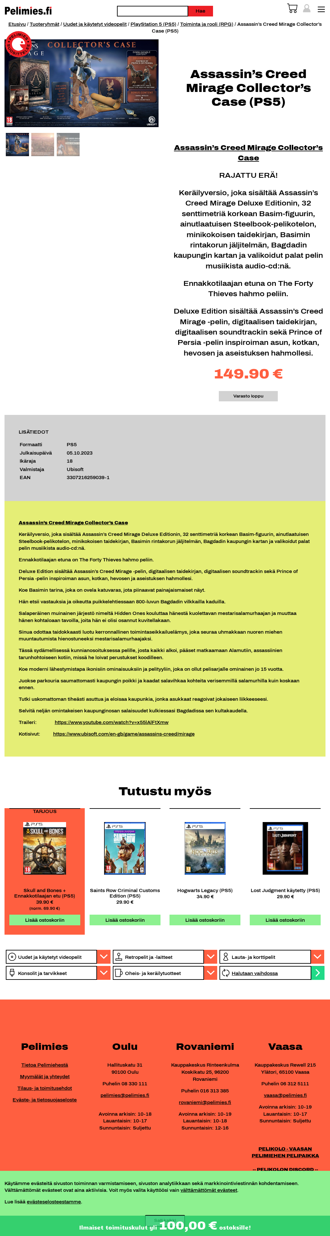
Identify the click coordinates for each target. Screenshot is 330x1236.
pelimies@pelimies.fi (125, 1095)
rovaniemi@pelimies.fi (205, 1102)
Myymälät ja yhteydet (45, 1076)
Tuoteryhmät (44, 24)
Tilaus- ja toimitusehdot (44, 1088)
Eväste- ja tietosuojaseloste (45, 1099)
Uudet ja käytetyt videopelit (95, 24)
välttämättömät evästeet (208, 1190)
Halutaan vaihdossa (255, 973)
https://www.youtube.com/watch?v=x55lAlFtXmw (112, 722)
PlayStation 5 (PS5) (153, 24)
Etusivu (17, 24)
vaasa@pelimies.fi (285, 1095)
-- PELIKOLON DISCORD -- (285, 1169)
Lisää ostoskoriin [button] (44, 920)
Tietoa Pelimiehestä (44, 1065)
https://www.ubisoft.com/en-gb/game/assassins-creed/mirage (124, 734)
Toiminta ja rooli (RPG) (206, 24)
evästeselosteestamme (54, 1201)
